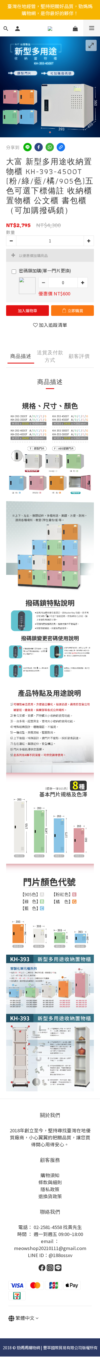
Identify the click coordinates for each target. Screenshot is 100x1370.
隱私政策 (50, 1189)
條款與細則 (50, 1182)
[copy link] (61, 147)
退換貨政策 (50, 1196)
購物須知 (50, 1175)
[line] (27, 147)
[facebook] (38, 147)
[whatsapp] (50, 147)
